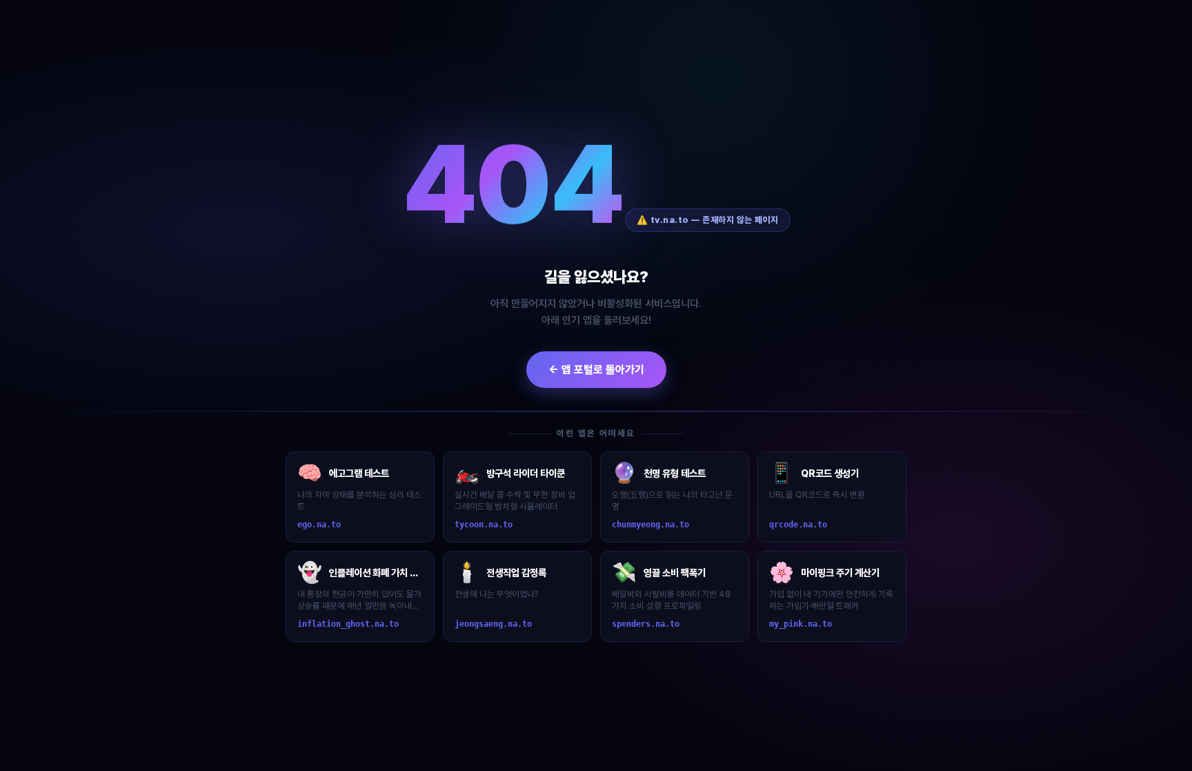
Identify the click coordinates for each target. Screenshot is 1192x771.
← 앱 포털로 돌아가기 (596, 369)
